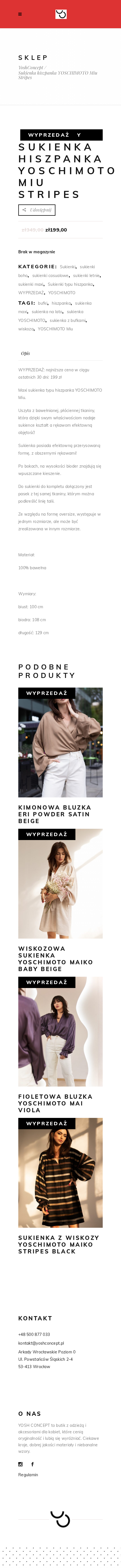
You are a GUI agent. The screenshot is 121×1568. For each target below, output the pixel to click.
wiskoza (25, 329)
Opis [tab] (25, 353)
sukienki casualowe (50, 275)
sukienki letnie (86, 275)
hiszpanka (61, 303)
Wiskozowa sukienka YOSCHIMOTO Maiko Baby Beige (56, 958)
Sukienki (67, 266)
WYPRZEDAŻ (31, 292)
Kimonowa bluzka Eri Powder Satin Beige (55, 814)
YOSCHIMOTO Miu (55, 329)
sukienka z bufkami (68, 320)
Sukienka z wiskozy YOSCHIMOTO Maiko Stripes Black (59, 1244)
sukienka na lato (47, 311)
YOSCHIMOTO (61, 292)
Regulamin (28, 1474)
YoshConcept (30, 67)
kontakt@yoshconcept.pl (41, 1343)
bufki (42, 303)
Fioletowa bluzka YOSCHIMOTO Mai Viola (55, 1103)
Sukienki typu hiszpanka (70, 284)
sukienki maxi (30, 284)
